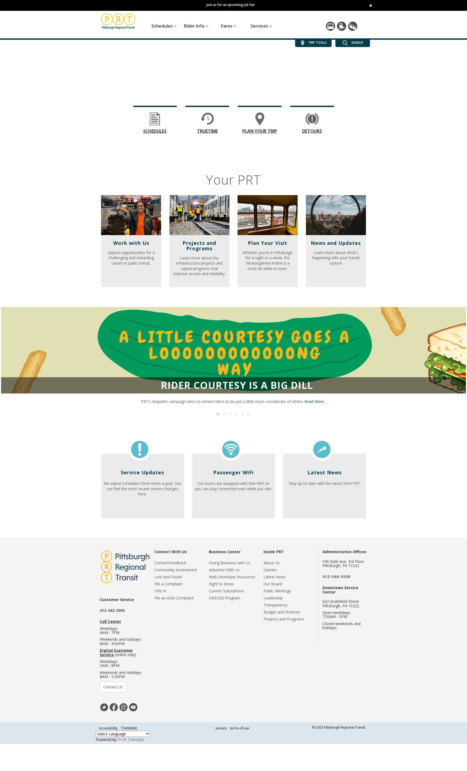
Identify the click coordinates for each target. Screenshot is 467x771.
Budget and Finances (281, 612)
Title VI (160, 590)
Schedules (162, 26)
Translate (136, 739)
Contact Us (113, 686)
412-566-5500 (336, 576)
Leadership (273, 597)
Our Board (272, 583)
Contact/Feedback (170, 562)
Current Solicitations (226, 590)
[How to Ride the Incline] (352, 26)
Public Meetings (277, 590)
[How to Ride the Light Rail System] (341, 26)
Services (260, 26)
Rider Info (195, 26)
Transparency (275, 605)
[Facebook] (113, 706)
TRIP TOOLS (317, 42)
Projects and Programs (283, 619)
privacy (221, 728)
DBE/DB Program (224, 597)
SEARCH (357, 42)
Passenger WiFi (233, 472)
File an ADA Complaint (174, 597)
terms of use (239, 728)
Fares (227, 26)
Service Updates (142, 472)
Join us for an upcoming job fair (230, 4)
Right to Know (221, 583)
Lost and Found (168, 576)
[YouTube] (133, 706)
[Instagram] (123, 706)
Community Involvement (175, 569)
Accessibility (108, 728)
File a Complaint (168, 583)
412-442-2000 (112, 610)
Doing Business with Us (229, 562)
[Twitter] (104, 706)
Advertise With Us (224, 569)
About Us (271, 562)
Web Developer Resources (232, 576)
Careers (270, 569)
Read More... (315, 401)
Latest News (325, 472)
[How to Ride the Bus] (330, 26)
